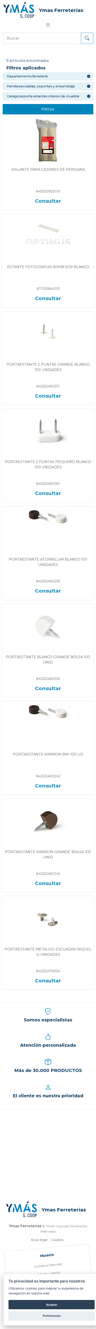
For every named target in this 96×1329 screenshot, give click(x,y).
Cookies (57, 1240)
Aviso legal (39, 1240)
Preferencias (52, 1315)
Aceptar (51, 1304)
